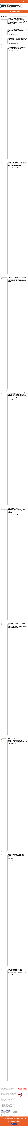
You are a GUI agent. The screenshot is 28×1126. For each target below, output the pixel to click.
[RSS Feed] (1, 1)
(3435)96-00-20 (4, 1109)
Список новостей (14, 11)
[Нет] (26, 1121)
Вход (25, 1)
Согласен (14, 1123)
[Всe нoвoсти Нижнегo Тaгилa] (11, 9)
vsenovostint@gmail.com (6, 1110)
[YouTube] (4, 1)
